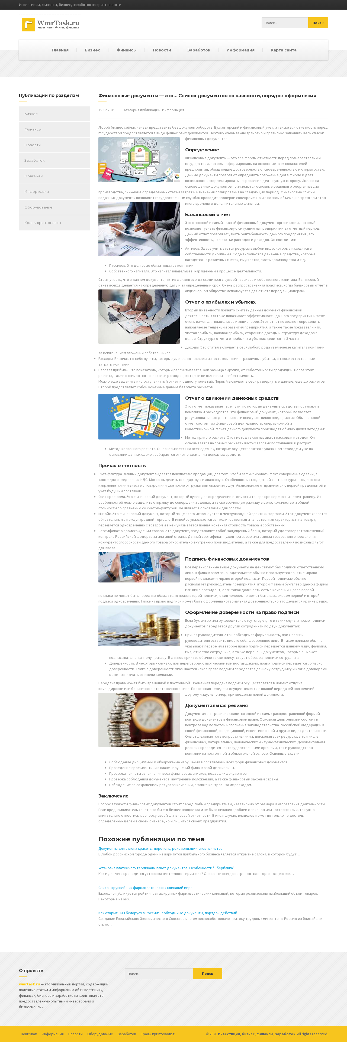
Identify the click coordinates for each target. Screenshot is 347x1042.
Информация (241, 50)
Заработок (198, 50)
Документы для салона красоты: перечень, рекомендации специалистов (160, 848)
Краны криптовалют (43, 222)
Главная (60, 50)
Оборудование (38, 207)
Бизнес (92, 50)
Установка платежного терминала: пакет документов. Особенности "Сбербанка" (166, 867)
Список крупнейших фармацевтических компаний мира (145, 887)
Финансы (127, 50)
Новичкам (33, 176)
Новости (162, 50)
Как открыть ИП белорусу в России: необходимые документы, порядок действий (167, 912)
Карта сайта (284, 50)
